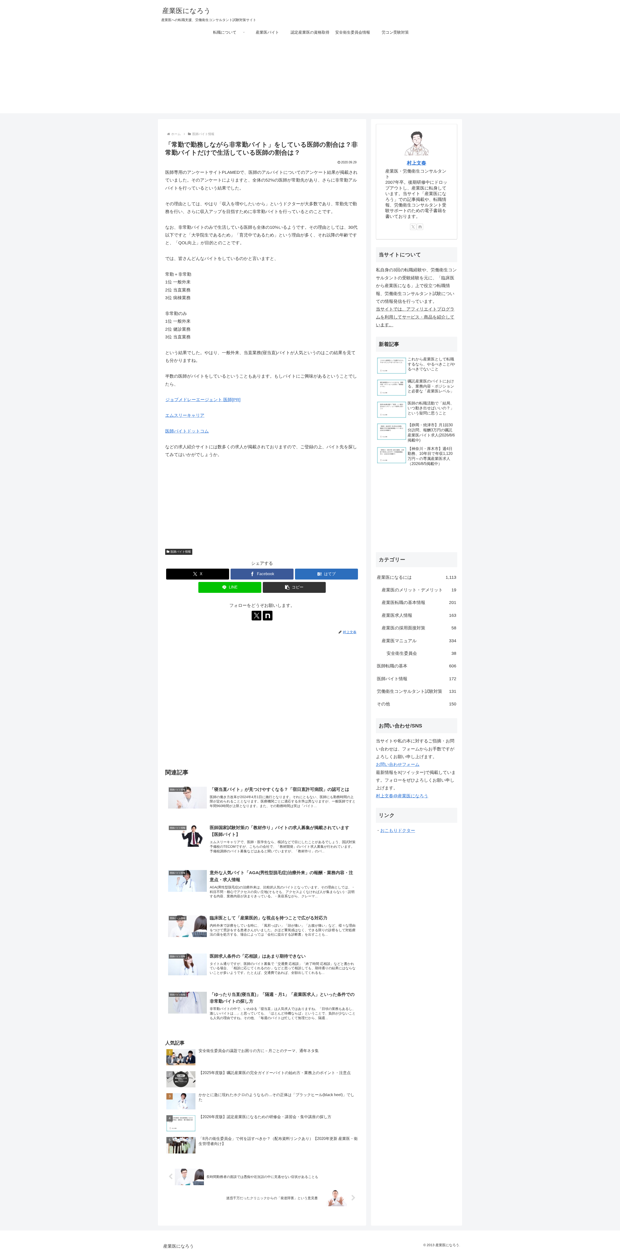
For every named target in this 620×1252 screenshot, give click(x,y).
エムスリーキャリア (184, 415)
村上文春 (416, 163)
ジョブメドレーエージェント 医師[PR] (202, 399)
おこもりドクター (397, 830)
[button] (294, 587)
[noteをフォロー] (267, 615)
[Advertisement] (310, 79)
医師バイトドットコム (187, 431)
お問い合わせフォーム (397, 764)
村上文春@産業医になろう (402, 796)
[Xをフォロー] (256, 615)
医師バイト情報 (180, 551)
